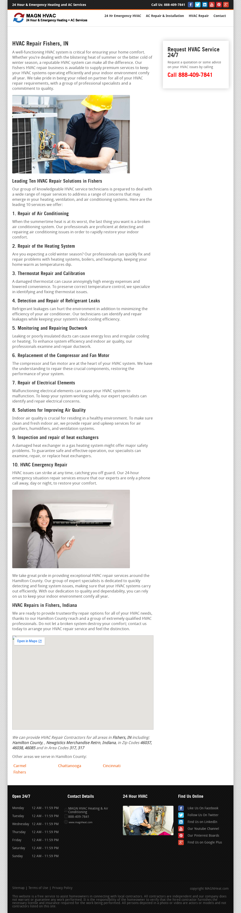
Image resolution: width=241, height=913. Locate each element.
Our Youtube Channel (203, 829)
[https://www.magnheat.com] (50, 22)
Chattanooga (69, 766)
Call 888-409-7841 (190, 74)
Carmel (19, 766)
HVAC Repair (199, 16)
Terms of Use (38, 888)
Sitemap (18, 888)
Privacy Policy (62, 888)
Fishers (19, 772)
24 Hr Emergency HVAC (122, 16)
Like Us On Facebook (203, 808)
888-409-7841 (174, 5)
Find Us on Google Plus (205, 842)
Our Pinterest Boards (203, 836)
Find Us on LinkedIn (202, 822)
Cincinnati (111, 766)
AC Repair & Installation (165, 16)
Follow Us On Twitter (203, 815)
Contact (219, 16)
